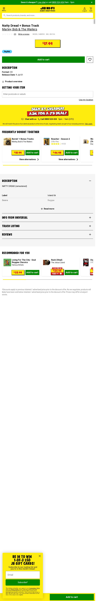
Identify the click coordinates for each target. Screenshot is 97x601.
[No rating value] (8, 34)
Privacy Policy (15, 589)
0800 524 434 (58, 2)
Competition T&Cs (34, 588)
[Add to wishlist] (90, 59)
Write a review (23, 34)
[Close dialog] (40, 556)
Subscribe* (23, 582)
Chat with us (30, 119)
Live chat (42, 2)
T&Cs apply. (89, 124)
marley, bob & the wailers (19, 29)
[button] (16, 9)
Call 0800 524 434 (48, 119)
